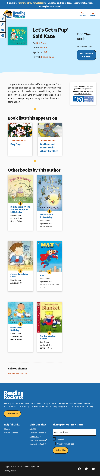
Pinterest (86, 468)
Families (20, 373)
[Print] (3, 35)
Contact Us (12, 413)
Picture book (47, 56)
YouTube (93, 468)
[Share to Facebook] (3, 19)
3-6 (45, 52)
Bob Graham (42, 43)
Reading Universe (38, 440)
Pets (26, 373)
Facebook (79, 468)
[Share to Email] (3, 30)
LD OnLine (35, 436)
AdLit (33, 429)
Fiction (43, 47)
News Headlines (11, 432)
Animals (11, 373)
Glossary (7, 429)
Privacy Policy (9, 470)
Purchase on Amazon (86, 55)
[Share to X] (3, 24)
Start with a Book (38, 444)
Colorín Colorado (38, 432)
